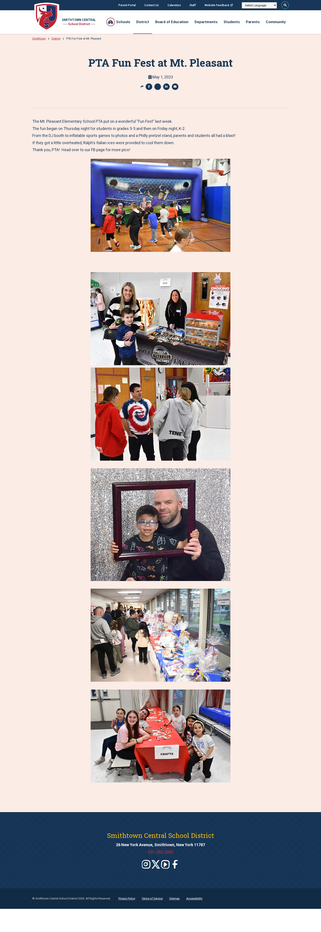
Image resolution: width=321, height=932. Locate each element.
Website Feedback (217, 5)
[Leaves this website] (146, 864)
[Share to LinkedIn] (166, 86)
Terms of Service (152, 898)
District (56, 38)
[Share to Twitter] (157, 86)
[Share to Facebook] (149, 86)
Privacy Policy (126, 898)
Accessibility (194, 898)
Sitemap (174, 898)
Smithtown (39, 38)
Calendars (174, 5)
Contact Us (151, 5)
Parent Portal (127, 5)
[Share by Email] (175, 86)
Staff (193, 5)
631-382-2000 (160, 851)
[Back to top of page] (312, 922)
